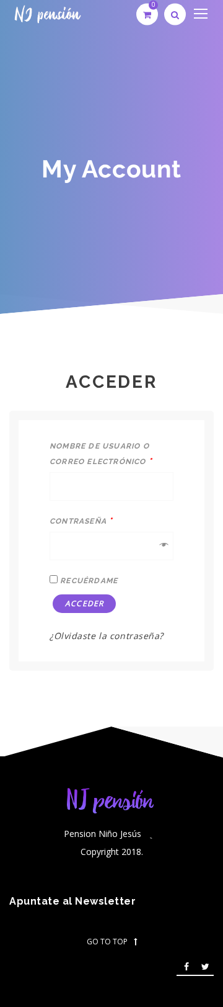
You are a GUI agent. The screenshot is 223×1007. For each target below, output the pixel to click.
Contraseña (81, 521)
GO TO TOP (107, 942)
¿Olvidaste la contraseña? (107, 636)
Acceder (84, 603)
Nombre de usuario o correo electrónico (101, 454)
